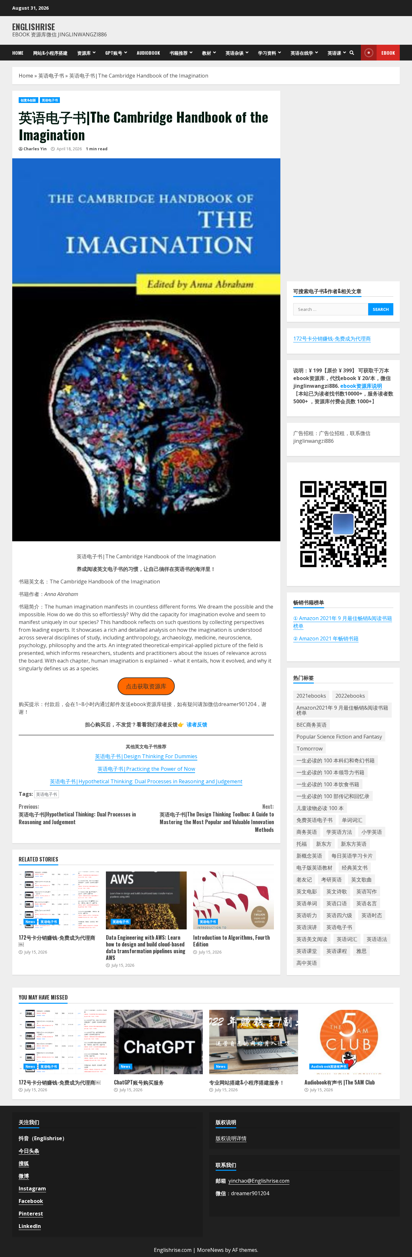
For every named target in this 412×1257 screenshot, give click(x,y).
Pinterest (31, 1213)
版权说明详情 (231, 1138)
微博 (24, 1175)
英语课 (334, 52)
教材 (206, 52)
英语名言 (366, 903)
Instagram (32, 1188)
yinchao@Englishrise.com (259, 1180)
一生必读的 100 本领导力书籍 (330, 772)
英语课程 (336, 950)
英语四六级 (339, 914)
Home (17, 52)
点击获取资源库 (146, 686)
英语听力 (306, 914)
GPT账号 (113, 52)
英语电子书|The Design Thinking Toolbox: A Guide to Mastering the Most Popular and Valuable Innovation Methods (217, 818)
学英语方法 (339, 831)
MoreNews (210, 1249)
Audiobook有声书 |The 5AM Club (348, 1042)
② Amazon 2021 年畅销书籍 (326, 638)
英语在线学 (302, 52)
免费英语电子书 (314, 819)
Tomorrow (309, 748)
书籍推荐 (179, 52)
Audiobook (148, 52)
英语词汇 (347, 938)
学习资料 (267, 52)
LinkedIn (30, 1226)
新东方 (324, 843)
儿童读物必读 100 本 (320, 807)
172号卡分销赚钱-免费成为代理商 (332, 338)
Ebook (388, 52)
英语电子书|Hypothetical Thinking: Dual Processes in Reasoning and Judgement (146, 781)
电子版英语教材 (314, 867)
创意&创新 (28, 100)
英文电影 (306, 891)
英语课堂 (306, 950)
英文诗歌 (336, 891)
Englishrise (33, 27)
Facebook (31, 1201)
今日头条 (29, 1150)
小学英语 (371, 831)
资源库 (84, 52)
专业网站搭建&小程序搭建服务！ (253, 1042)
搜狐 (24, 1163)
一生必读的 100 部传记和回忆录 (333, 795)
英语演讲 (306, 926)
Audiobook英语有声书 (328, 1066)
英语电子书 (51, 75)
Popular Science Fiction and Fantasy (339, 736)
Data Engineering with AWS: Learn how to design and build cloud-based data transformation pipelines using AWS (146, 900)
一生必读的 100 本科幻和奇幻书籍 (335, 760)
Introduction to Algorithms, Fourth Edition (233, 900)
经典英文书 (355, 867)
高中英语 (306, 962)
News (30, 921)
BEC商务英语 (311, 724)
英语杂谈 (235, 52)
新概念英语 (309, 855)
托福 (301, 843)
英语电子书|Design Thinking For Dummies (146, 756)
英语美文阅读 (311, 938)
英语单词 (306, 903)
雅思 (361, 950)
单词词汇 (352, 819)
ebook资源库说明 (361, 385)
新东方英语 (354, 843)
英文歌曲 (361, 879)
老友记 (304, 879)
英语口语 (336, 903)
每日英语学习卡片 (352, 855)
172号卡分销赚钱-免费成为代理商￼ (59, 900)
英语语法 (377, 938)
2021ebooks (311, 695)
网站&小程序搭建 (50, 52)
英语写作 (366, 891)
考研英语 (331, 879)
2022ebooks (350, 695)
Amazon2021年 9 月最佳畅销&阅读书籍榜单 (342, 710)
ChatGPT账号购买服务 (158, 1042)
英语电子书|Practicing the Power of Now (146, 768)
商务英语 (306, 831)
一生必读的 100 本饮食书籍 (327, 783)
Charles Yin (35, 149)
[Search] (352, 53)
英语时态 (371, 914)
